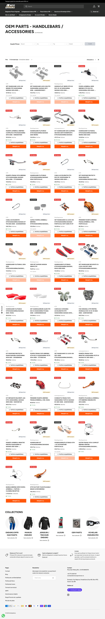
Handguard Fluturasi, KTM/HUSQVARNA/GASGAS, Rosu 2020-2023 (63, 266)
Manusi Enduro (28, 533)
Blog (6, 574)
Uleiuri (60, 532)
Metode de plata (9, 600)
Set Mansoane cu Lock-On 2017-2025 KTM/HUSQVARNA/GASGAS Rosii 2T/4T (64, 355)
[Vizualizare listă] (95, 59)
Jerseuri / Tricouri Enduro (44, 535)
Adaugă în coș (16, 102)
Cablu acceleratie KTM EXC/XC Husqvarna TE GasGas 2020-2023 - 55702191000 (62, 177)
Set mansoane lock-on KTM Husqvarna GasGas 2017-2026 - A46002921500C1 (40, 88)
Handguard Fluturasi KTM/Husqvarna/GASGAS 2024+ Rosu (15, 311)
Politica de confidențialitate (13, 577)
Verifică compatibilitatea (17, 98)
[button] (99, 6)
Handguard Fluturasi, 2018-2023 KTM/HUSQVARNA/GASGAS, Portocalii (16, 266)
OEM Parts (77, 532)
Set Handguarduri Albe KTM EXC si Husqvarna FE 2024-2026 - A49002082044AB (40, 311)
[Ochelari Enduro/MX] (93, 523)
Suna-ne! (44, 557)
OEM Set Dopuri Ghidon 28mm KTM (38, 265)
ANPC (7, 590)
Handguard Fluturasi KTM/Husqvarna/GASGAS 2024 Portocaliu (39, 177)
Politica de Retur (10, 581)
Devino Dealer (53, 15)
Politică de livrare (10, 584)
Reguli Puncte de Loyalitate (13, 597)
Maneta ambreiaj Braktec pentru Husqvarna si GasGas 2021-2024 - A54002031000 (15, 445)
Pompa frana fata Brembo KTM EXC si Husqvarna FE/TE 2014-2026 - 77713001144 (40, 355)
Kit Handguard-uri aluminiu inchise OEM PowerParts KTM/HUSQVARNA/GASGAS (64, 133)
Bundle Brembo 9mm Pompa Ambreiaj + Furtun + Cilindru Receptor (15, 489)
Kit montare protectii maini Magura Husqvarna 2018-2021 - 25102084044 (15, 355)
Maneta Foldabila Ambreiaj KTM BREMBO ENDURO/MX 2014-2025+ (89, 400)
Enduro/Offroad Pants (12, 533)
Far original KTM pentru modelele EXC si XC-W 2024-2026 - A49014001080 (88, 311)
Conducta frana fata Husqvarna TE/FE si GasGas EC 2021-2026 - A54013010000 (64, 400)
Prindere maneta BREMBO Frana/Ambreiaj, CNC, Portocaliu (88, 222)
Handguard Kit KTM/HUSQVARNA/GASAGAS (39, 443)
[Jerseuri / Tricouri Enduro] (44, 523)
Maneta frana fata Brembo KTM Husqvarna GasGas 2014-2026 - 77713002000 (16, 177)
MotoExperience (12, 613)
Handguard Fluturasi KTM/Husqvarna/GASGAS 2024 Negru (39, 133)
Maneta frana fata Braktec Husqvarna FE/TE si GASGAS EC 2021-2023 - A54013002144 (89, 355)
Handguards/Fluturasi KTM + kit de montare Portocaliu (64, 444)
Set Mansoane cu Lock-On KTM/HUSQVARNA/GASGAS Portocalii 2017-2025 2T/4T (64, 222)
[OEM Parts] (76, 523)
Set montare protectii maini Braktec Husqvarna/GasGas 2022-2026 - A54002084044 (88, 177)
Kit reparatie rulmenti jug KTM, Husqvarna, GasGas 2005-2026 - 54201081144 (15, 400)
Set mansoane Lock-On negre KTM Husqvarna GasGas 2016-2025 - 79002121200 (14, 88)
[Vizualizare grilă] (98, 59)
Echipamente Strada (25, 15)
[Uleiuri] (60, 523)
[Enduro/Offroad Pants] (12, 523)
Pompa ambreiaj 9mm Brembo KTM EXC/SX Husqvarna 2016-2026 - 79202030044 (87, 88)
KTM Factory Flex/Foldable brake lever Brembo (40, 488)
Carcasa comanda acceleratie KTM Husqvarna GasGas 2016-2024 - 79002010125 (63, 311)
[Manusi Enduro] (28, 523)
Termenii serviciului (11, 587)
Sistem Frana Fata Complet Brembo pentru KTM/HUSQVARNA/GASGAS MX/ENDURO (89, 445)
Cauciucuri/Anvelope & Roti (62, 11)
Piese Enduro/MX (45, 11)
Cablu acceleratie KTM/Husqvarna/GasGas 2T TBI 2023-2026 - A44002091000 (16, 222)
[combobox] (54, 6)
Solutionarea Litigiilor (11, 594)
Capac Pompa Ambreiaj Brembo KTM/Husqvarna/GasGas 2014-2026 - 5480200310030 (39, 222)
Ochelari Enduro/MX (93, 533)
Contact (7, 571)
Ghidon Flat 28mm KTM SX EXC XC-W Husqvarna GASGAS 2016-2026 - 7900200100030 (63, 88)
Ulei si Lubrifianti (10, 15)
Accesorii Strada (40, 15)
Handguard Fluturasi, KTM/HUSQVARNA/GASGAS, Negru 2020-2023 (88, 133)
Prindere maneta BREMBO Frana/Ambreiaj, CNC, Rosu (40, 399)
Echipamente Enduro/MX (29, 11)
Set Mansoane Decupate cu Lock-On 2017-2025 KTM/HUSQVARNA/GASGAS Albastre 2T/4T (89, 266)
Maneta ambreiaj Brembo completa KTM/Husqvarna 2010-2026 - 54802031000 (15, 133)
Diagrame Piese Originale (12, 11)
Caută (90, 44)
